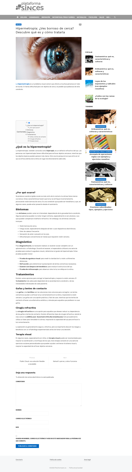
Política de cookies (55, 460)
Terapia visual (34, 141)
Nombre (19, 410)
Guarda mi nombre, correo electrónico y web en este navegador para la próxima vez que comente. (48, 440)
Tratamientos (31, 134)
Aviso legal (87, 460)
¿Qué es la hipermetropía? (35, 125)
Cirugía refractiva (35, 139)
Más (107, 17)
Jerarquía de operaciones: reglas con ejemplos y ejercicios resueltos (100, 156)
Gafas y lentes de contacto (38, 137)
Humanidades (34, 17)
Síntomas (30, 130)
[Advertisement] (81, 7)
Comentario (20, 381)
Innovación (46, 17)
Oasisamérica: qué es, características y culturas (104, 58)
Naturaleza (81, 17)
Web (17, 427)
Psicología (93, 17)
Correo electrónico (24, 418)
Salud (101, 17)
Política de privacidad (75, 468)
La (23, 84)
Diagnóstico (31, 132)
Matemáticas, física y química (63, 17)
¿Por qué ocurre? (34, 127)
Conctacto (19, 460)
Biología (23, 17)
